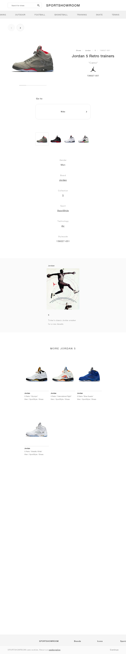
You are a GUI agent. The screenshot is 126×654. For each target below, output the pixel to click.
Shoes (78, 50)
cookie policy (55, 650)
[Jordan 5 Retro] (42, 139)
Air (63, 226)
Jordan (88, 50)
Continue (114, 650)
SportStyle (63, 210)
